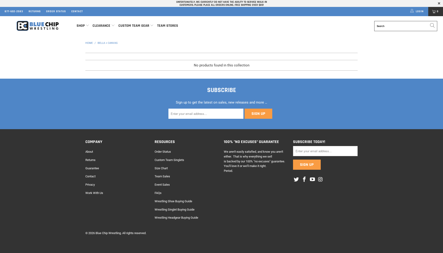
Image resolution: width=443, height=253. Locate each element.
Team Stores (167, 25)
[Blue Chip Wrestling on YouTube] (312, 180)
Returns (35, 11)
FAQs (158, 193)
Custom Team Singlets (169, 160)
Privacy (90, 184)
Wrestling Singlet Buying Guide (175, 209)
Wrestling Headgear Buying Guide (176, 217)
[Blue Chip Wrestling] (38, 26)
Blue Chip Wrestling (108, 233)
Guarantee (92, 168)
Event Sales (162, 184)
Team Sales (162, 176)
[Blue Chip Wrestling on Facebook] (304, 180)
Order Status (56, 11)
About (89, 151)
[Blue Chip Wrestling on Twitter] (296, 180)
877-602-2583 (14, 11)
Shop (81, 25)
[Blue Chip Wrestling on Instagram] (320, 180)
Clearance (101, 25)
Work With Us (94, 193)
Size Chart (161, 168)
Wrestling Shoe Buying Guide (173, 201)
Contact (77, 11)
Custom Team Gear (133, 25)
